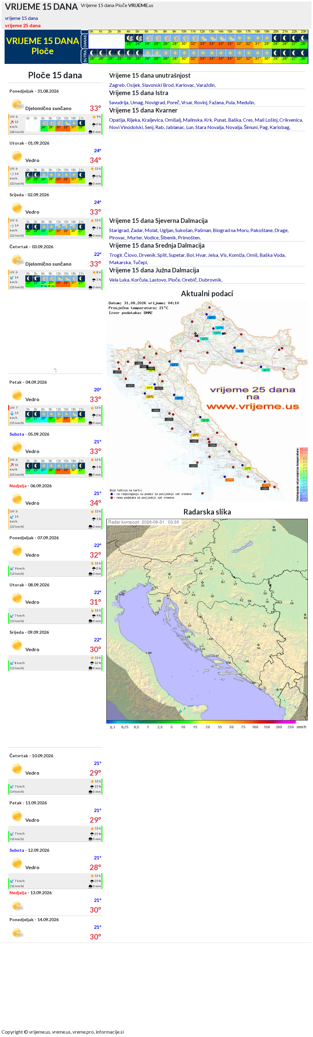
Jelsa (213, 255)
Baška (234, 120)
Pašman (202, 230)
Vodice (151, 237)
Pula (230, 102)
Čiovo (130, 255)
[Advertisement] (55, 328)
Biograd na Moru (231, 230)
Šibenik (168, 237)
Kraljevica (152, 120)
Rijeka (133, 120)
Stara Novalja (209, 127)
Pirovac (117, 237)
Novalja (234, 127)
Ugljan (166, 230)
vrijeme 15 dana (21, 18)
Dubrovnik (210, 279)
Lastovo (157, 279)
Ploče (174, 279)
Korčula (139, 279)
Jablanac (175, 127)
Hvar (201, 255)
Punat (220, 120)
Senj (149, 127)
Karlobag (279, 127)
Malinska (192, 120)
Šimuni (251, 127)
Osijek (133, 85)
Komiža (237, 255)
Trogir (115, 255)
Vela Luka (119, 279)
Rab (159, 127)
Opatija (117, 120)
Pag (264, 127)
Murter (134, 237)
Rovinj (200, 102)
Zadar (137, 230)
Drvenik (147, 255)
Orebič (189, 279)
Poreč (173, 102)
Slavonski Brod (158, 85)
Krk (208, 120)
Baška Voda (272, 255)
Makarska (120, 262)
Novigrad (155, 102)
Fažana (216, 102)
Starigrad (119, 230)
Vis (223, 255)
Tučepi (140, 262)
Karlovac (184, 85)
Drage (281, 230)
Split (162, 255)
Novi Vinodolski (126, 127)
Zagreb (117, 85)
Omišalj (173, 120)
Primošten (189, 237)
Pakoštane (261, 230)
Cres (248, 120)
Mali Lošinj (266, 120)
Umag (136, 102)
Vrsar (186, 102)
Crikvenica (290, 120)
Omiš (252, 255)
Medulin (245, 102)
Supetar (177, 255)
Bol (190, 255)
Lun (189, 127)
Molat (151, 230)
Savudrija (118, 102)
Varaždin (205, 85)
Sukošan (184, 230)
